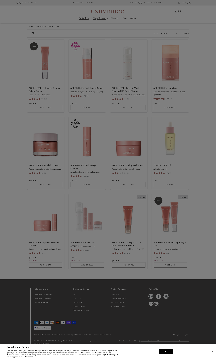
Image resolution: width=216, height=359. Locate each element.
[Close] (212, 351)
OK (166, 351)
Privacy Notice (29, 357)
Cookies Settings (110, 355)
